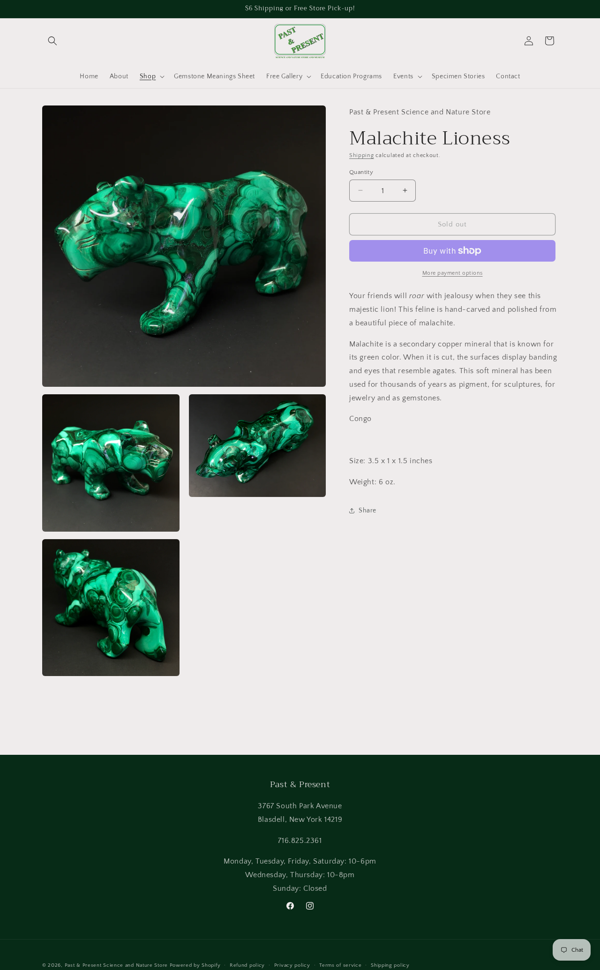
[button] (52, 40)
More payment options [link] (452, 273)
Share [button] (367, 510)
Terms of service (340, 965)
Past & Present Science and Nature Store (116, 965)
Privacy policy (292, 965)
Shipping (361, 155)
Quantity (361, 171)
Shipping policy (390, 965)
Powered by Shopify (195, 965)
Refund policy (247, 965)
